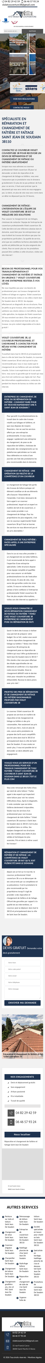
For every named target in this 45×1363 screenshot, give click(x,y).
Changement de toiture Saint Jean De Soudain (9, 1273)
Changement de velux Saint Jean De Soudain (9, 1236)
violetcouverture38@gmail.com (18, 5)
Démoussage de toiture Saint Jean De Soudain (24, 1220)
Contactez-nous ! (21, 108)
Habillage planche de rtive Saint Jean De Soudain (23, 1253)
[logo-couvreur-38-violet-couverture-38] (22, 14)
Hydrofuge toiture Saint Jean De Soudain (23, 1267)
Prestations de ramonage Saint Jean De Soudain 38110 (38, 1288)
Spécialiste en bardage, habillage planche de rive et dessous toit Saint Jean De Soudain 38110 (38, 1264)
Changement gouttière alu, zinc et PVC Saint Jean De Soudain (9, 1288)
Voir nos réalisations (24, 99)
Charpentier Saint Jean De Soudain (9, 1261)
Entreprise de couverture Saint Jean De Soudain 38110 (23, 1236)
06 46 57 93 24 (31, 1)
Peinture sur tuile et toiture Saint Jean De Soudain (9, 1222)
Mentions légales (35, 1358)
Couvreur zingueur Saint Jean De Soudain (9, 1249)
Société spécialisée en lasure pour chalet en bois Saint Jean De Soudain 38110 (38, 1236)
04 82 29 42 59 (12, 1)
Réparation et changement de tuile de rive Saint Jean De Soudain (24, 1284)
